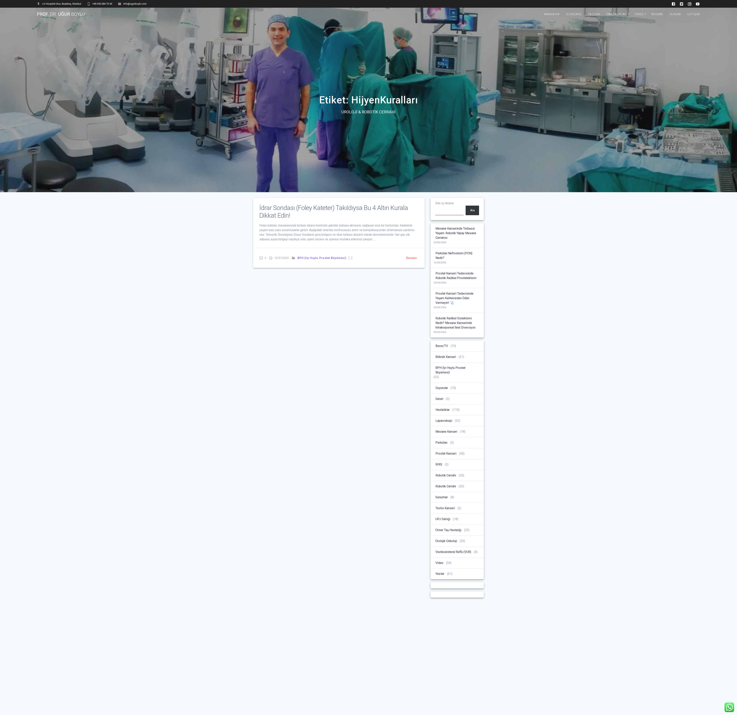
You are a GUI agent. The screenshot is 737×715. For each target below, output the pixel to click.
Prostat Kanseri (445, 453)
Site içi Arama (444, 203)
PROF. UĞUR (61, 14)
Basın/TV (441, 346)
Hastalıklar (617, 14)
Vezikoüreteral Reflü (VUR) (453, 552)
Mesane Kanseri (446, 431)
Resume (657, 14)
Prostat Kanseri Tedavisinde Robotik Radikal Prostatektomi (455, 276)
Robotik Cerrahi (445, 475)
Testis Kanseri (445, 508)
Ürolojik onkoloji (446, 541)
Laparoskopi (443, 421)
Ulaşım (675, 14)
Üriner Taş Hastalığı (448, 530)
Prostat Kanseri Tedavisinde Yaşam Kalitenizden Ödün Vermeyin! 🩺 (454, 298)
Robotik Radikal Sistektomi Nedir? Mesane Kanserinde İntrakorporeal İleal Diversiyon (455, 322)
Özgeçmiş (573, 14)
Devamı (411, 257)
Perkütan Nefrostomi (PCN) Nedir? (453, 255)
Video (639, 14)
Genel (439, 399)
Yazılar (594, 14)
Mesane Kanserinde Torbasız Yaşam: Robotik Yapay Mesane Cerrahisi (455, 233)
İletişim (693, 14)
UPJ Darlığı (442, 519)
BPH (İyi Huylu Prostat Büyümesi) (321, 257)
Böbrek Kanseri (445, 357)
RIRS (438, 464)
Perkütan (441, 442)
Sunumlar (441, 497)
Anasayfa (552, 14)
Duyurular (441, 388)
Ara (472, 210)
